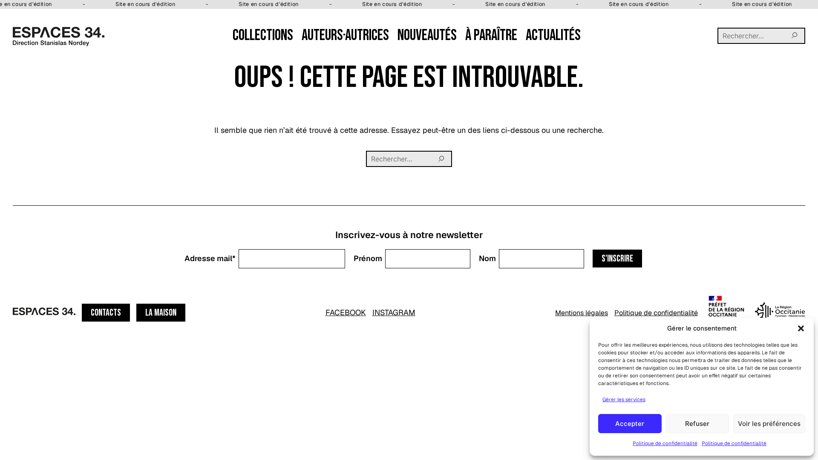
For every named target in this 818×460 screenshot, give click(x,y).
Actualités (553, 35)
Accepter (629, 424)
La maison (160, 313)
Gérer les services (623, 399)
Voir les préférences (769, 424)
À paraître (491, 35)
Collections (263, 35)
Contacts (106, 313)
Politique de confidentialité (665, 443)
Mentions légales (581, 312)
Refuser (697, 424)
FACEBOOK (345, 312)
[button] (801, 328)
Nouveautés (427, 35)
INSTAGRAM (393, 312)
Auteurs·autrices (345, 35)
